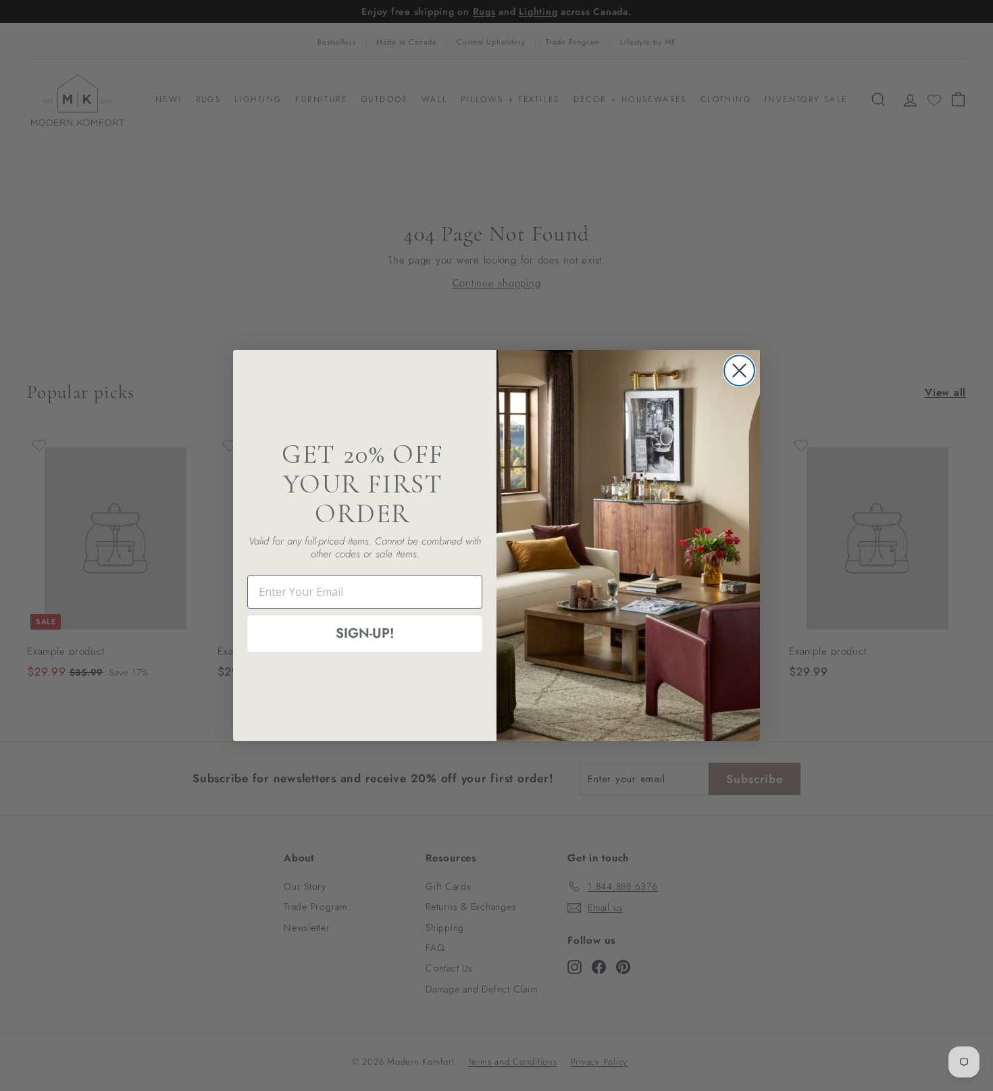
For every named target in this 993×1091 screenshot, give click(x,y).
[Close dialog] (739, 370)
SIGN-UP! (365, 633)
